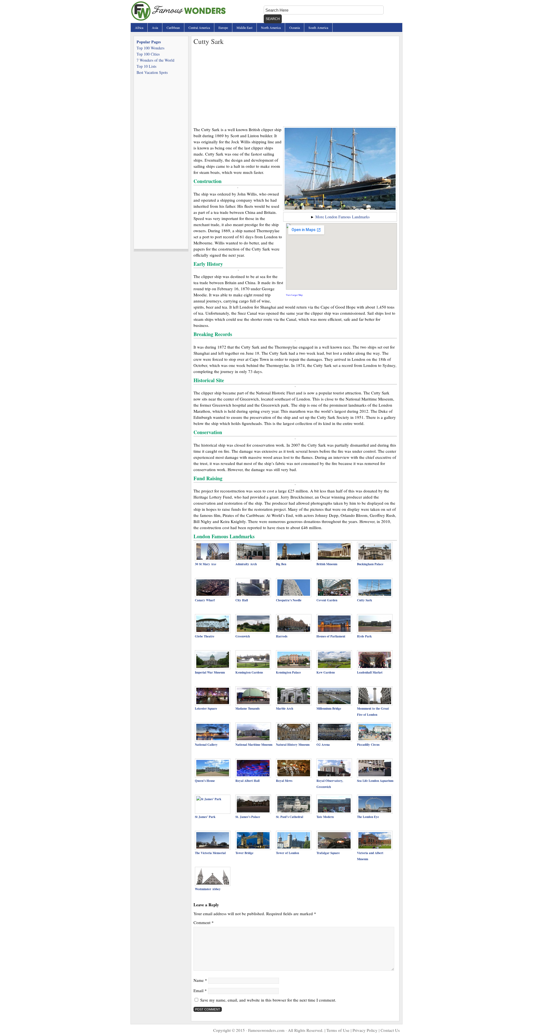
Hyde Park (364, 636)
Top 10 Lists (146, 66)
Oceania (294, 27)
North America (271, 27)
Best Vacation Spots (152, 72)
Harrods (281, 636)
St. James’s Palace (247, 817)
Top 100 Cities (148, 54)
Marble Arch (284, 708)
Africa (139, 27)
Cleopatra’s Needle (288, 600)
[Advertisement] (295, 85)
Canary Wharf (205, 600)
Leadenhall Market (370, 672)
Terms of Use (338, 1030)
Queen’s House (205, 781)
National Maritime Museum (253, 744)
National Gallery (206, 744)
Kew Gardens (325, 672)
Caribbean (173, 27)
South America (318, 27)
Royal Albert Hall (247, 781)
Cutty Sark (364, 600)
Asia (155, 27)
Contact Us (390, 1030)
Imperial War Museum (210, 672)
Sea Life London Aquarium (375, 781)
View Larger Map (294, 294)
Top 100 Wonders (150, 48)
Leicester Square (206, 708)
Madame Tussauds (247, 708)
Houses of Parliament (330, 636)
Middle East (244, 27)
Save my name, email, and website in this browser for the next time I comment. (268, 1000)
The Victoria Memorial (210, 853)
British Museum (326, 564)
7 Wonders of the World (155, 60)
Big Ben (281, 564)
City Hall (241, 600)
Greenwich (242, 636)
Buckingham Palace (370, 564)
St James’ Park (205, 817)
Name (200, 980)
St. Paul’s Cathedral (289, 817)
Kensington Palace (288, 672)
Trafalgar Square (328, 853)
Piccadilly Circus (368, 744)
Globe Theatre (204, 636)
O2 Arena (323, 744)
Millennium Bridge (328, 708)
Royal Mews (284, 781)
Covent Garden (326, 600)
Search (273, 19)
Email (200, 990)
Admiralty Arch (246, 564)
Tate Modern (325, 817)
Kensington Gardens (249, 672)
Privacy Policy (365, 1030)
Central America (199, 27)
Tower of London (287, 853)
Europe (223, 27)
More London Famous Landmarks (342, 216)
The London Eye (368, 817)
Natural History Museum (293, 744)
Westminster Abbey (208, 889)
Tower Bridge (244, 853)
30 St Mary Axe (205, 564)
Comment (203, 922)
